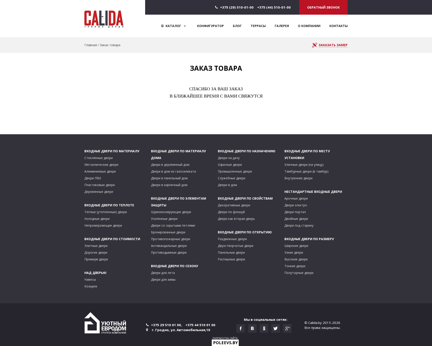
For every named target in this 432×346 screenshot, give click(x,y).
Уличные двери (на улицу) (304, 164)
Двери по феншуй (231, 212)
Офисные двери (230, 164)
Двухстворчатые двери (235, 246)
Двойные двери (296, 218)
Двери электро (295, 205)
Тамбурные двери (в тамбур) (306, 171)
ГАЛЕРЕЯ (282, 26)
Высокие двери (296, 259)
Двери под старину (298, 225)
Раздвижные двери (232, 239)
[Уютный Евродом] (105, 323)
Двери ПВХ (92, 178)
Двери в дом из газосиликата (173, 171)
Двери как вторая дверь (236, 218)
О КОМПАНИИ (309, 26)
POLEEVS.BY (225, 342)
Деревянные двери (98, 191)
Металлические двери (101, 164)
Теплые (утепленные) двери (105, 212)
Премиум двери (96, 259)
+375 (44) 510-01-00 (274, 7)
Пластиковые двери (99, 185)
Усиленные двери (164, 218)
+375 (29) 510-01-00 (237, 7)
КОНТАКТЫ (338, 26)
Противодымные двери (169, 252)
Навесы (90, 279)
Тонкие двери (294, 266)
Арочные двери (296, 198)
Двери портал (295, 212)
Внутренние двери (298, 178)
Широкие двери (296, 246)
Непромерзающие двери (103, 225)
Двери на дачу (229, 158)
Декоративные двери (234, 205)
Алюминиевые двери (100, 171)
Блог (237, 26)
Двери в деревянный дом (170, 164)
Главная (90, 45)
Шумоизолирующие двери (171, 212)
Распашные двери (231, 259)
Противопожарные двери (170, 239)
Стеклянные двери (98, 158)
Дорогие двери (95, 252)
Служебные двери (231, 178)
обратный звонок (323, 7)
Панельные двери (231, 252)
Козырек (90, 286)
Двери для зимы (163, 279)
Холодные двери (97, 218)
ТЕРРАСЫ (258, 26)
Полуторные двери (298, 273)
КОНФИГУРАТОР (210, 26)
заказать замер (333, 45)
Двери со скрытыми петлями (173, 225)
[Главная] (114, 18)
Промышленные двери (235, 171)
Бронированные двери (168, 232)
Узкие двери (293, 252)
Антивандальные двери (169, 246)
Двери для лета (163, 273)
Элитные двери (96, 246)
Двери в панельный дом (169, 178)
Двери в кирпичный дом (169, 185)
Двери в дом (227, 185)
